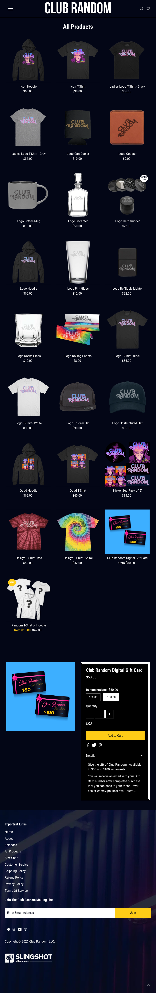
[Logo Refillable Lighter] (127, 262)
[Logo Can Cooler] (78, 127)
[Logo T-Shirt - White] (28, 397)
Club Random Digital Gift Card (114, 670)
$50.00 (93, 697)
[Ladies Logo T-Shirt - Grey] (28, 127)
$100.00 (111, 697)
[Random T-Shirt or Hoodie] (28, 599)
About (9, 838)
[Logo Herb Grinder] (127, 195)
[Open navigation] (23, 8)
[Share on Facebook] (88, 746)
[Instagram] (14, 929)
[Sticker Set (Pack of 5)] (127, 464)
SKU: (89, 723)
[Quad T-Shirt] (78, 464)
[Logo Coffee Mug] (28, 195)
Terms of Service (16, 890)
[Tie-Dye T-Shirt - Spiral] (78, 531)
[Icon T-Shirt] (78, 60)
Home (9, 832)
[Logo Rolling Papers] (78, 329)
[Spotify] (8, 929)
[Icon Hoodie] (28, 60)
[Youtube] (20, 929)
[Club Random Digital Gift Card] (127, 531)
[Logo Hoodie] (28, 262)
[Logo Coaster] (127, 127)
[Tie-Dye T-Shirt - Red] (28, 531)
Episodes (11, 845)
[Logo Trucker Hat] (78, 397)
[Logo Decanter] (78, 195)
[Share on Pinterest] (100, 746)
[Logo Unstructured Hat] (127, 397)
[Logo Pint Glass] (78, 262)
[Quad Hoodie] (28, 464)
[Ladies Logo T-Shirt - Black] (127, 60)
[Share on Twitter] (94, 746)
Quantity (91, 706)
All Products (13, 851)
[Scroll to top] (148, 985)
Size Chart (11, 858)
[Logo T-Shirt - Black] (127, 329)
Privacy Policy (14, 884)
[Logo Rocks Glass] (28, 329)
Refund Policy (14, 877)
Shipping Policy (15, 871)
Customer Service (16, 864)
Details (90, 755)
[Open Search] (141, 8)
